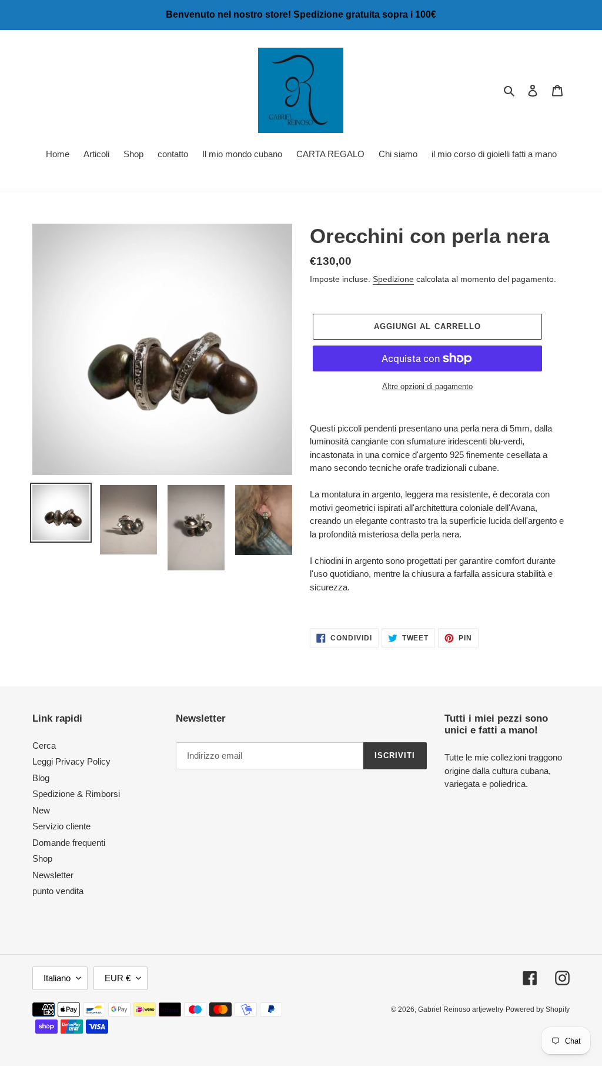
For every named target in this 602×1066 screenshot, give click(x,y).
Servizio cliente (61, 826)
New (41, 810)
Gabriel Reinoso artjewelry (460, 1009)
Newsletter (52, 875)
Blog (40, 778)
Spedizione (393, 279)
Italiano (57, 978)
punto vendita (57, 891)
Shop (42, 859)
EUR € (118, 978)
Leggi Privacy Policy (71, 761)
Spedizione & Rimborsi (76, 794)
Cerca (44, 745)
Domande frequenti (68, 843)
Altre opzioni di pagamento (427, 386)
